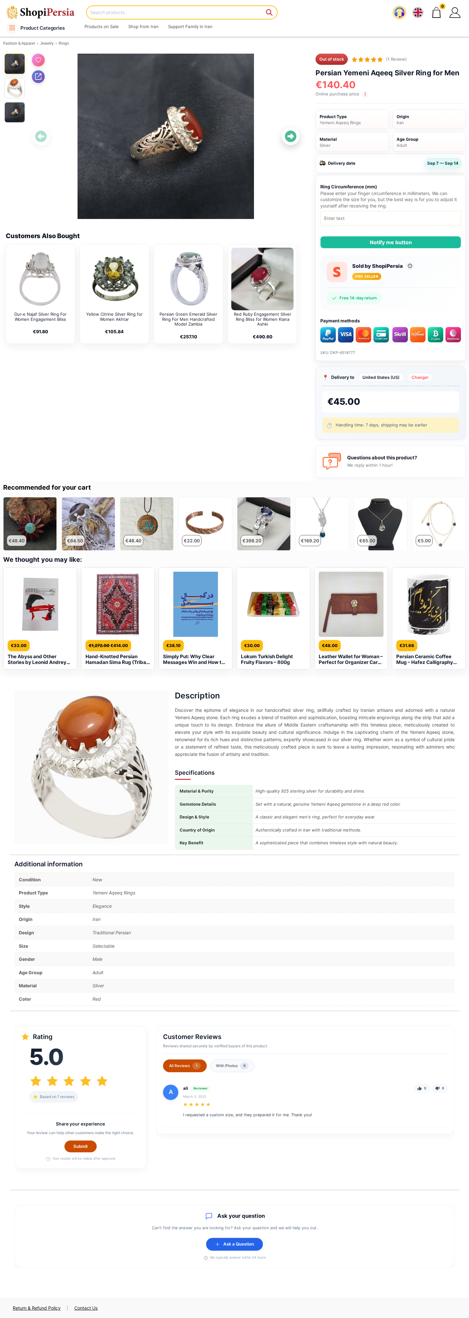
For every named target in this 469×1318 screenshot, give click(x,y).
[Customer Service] (399, 12)
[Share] (38, 76)
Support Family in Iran (190, 26)
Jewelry (47, 43)
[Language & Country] (418, 12)
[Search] (269, 12)
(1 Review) (396, 59)
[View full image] (166, 136)
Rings (64, 43)
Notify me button (391, 242)
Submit (80, 1146)
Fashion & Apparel (19, 43)
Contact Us (86, 1308)
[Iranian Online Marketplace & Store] (44, 12)
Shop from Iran (143, 26)
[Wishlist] (38, 60)
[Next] (291, 136)
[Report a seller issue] (410, 266)
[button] (455, 12)
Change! (420, 377)
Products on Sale (102, 26)
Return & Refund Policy (37, 1308)
